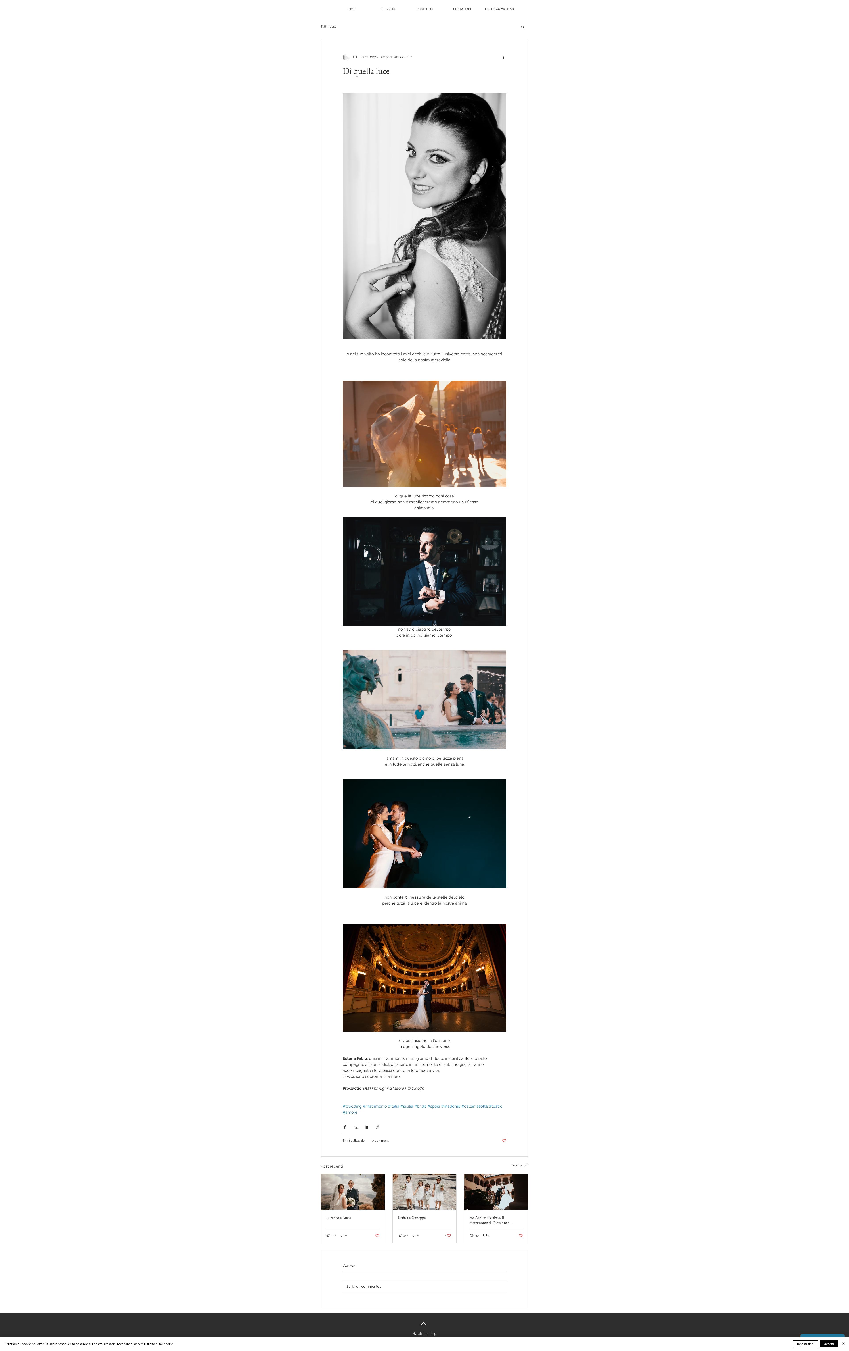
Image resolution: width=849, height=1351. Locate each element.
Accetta (829, 1344)
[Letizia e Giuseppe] (425, 1192)
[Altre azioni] (503, 57)
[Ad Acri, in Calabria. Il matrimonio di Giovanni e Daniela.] (496, 1192)
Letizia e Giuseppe (412, 1217)
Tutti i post (328, 26)
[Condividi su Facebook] (345, 1127)
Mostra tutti (520, 1165)
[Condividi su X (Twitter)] (356, 1127)
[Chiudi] (843, 1343)
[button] (523, 27)
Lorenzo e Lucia (338, 1217)
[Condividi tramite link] (377, 1127)
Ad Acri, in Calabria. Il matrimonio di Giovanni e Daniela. (489, 1220)
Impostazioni (805, 1344)
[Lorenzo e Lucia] (353, 1192)
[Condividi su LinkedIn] (366, 1127)
